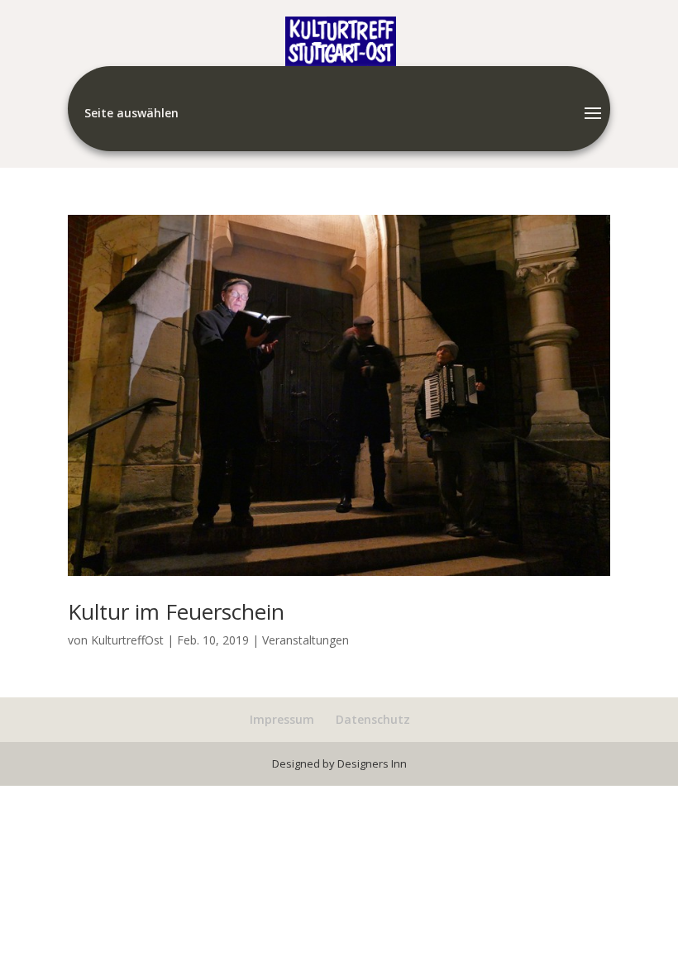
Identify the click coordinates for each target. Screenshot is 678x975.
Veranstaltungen (305, 640)
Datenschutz (373, 719)
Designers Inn (372, 763)
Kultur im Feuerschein (176, 611)
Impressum (282, 719)
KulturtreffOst (127, 640)
